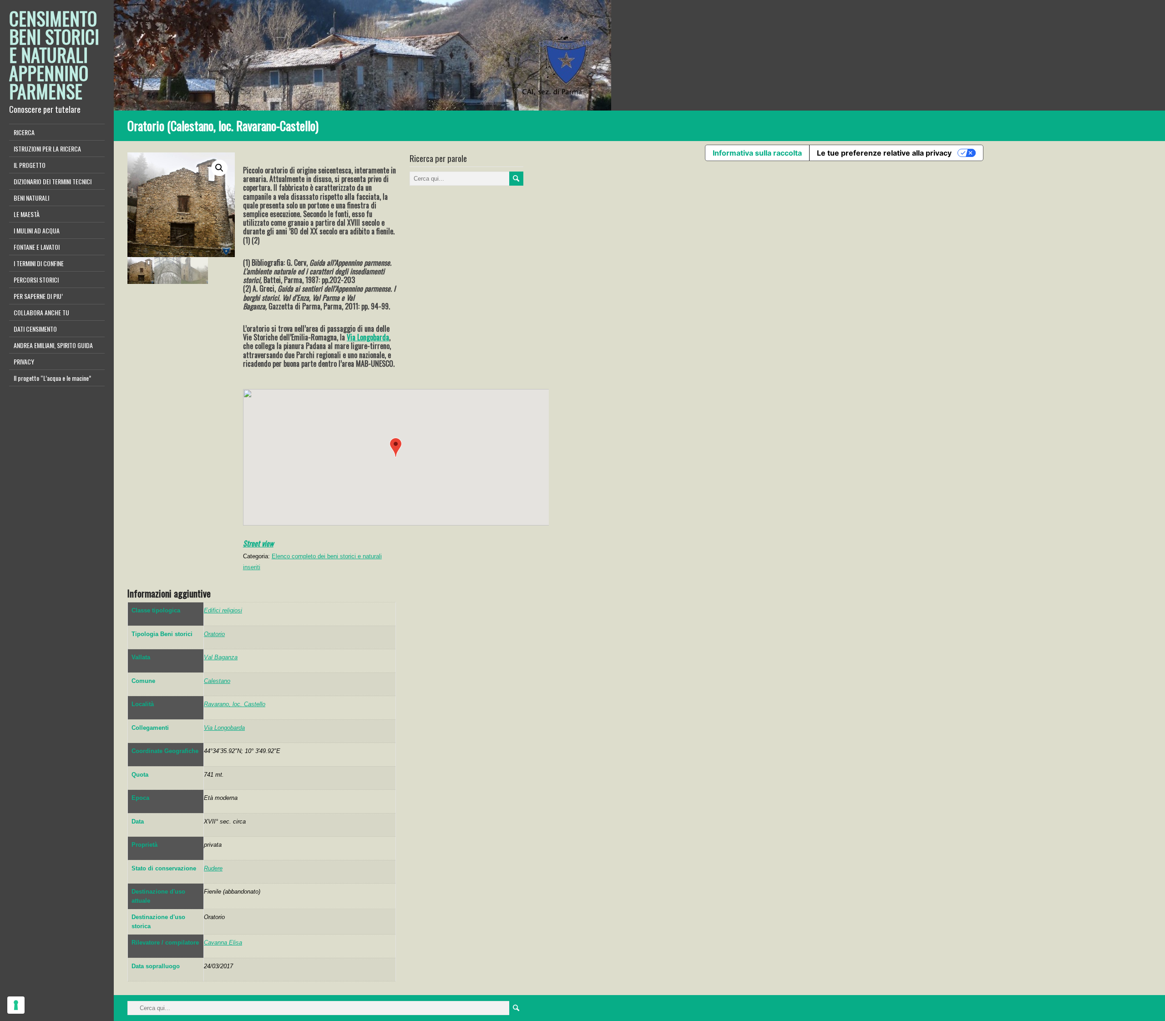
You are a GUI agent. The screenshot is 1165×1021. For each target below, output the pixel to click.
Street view (258, 543)
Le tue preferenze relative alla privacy (884, 152)
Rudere (213, 868)
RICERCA (24, 132)
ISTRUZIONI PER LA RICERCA (47, 148)
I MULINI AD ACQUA (37, 230)
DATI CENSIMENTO (35, 329)
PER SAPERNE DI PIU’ (38, 296)
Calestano (217, 680)
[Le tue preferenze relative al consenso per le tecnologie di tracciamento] (16, 1005)
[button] (396, 447)
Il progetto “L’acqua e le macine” (52, 378)
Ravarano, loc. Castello (234, 704)
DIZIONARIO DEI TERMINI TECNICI (52, 181)
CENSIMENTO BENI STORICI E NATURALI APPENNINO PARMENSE (54, 55)
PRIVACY (24, 361)
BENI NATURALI (31, 197)
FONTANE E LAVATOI (37, 247)
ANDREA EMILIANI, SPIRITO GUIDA (53, 345)
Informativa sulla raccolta (757, 152)
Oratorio (214, 634)
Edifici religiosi (223, 610)
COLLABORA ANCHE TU (41, 312)
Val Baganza (221, 657)
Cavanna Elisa (223, 942)
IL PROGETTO (30, 165)
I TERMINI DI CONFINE (39, 263)
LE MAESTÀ (27, 214)
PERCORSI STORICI (36, 279)
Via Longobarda (368, 337)
